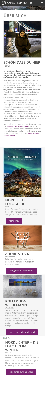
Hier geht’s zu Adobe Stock (21, 270)
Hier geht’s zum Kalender (21, 371)
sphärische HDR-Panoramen (18, 126)
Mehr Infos (14, 220)
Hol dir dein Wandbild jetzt (22, 332)
